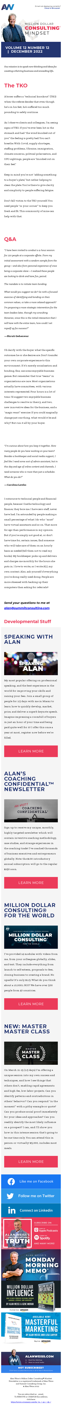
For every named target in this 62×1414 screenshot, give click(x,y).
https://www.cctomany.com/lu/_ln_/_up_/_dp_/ (31, 1402)
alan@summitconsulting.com (27, 608)
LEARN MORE (31, 751)
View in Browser (52, 8)
